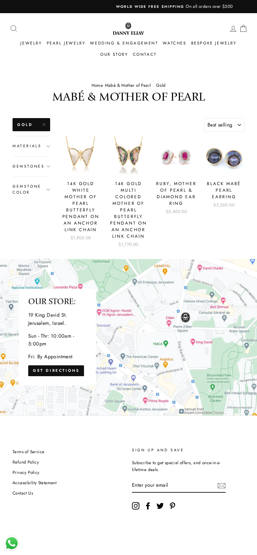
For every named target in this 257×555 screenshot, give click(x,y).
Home (97, 85)
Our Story (114, 54)
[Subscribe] (222, 485)
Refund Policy (26, 462)
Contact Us (23, 493)
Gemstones (29, 166)
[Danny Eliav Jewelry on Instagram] (135, 506)
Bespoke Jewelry (214, 43)
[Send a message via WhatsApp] (11, 543)
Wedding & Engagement (124, 43)
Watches (174, 43)
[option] (128, 6)
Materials (27, 146)
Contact (145, 54)
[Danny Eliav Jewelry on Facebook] (148, 506)
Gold (25, 124)
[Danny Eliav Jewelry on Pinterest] (172, 506)
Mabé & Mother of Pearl (128, 85)
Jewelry (31, 43)
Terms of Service (28, 452)
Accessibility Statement (34, 483)
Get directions (56, 371)
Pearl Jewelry (66, 43)
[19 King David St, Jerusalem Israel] (128, 337)
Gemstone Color (27, 189)
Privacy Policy (26, 472)
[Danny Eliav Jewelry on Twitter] (160, 506)
